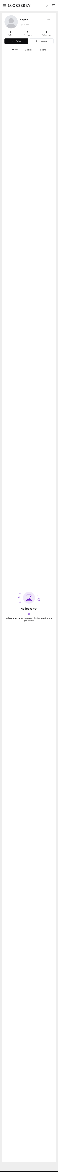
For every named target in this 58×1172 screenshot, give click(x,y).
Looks (15, 49)
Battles (28, 50)
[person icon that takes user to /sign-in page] (47, 5)
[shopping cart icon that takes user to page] (53, 5)
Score (43, 50)
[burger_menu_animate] (4, 5)
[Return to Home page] (19, 5)
